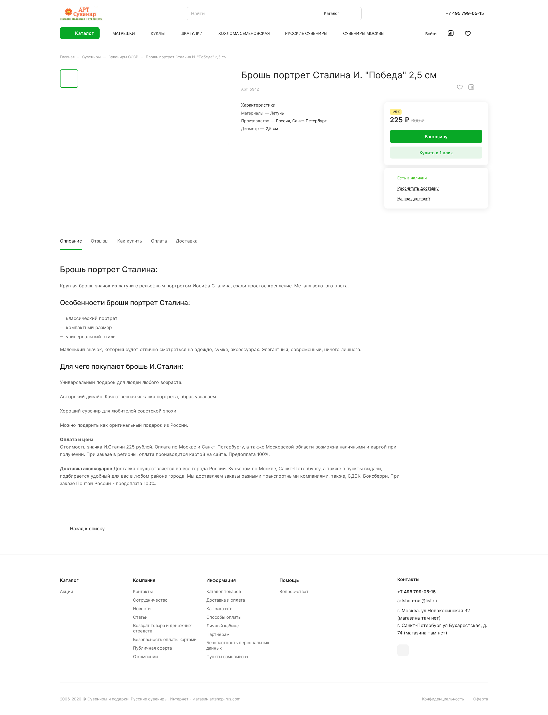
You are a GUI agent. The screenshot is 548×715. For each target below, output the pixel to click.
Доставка (187, 241)
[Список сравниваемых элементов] (451, 33)
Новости (142, 608)
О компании (145, 656)
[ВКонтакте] (403, 650)
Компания (144, 580)
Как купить (129, 241)
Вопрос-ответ (294, 591)
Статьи (140, 617)
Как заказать (219, 608)
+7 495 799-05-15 (465, 13)
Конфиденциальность (443, 698)
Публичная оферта (152, 648)
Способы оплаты (223, 617)
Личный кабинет (223, 625)
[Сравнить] (471, 87)
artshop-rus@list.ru (417, 600)
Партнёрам (217, 634)
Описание (71, 241)
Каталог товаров (223, 591)
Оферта (480, 698)
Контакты (143, 591)
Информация (221, 580)
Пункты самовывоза (227, 656)
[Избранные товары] (468, 33)
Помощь (289, 580)
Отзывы (99, 241)
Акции (66, 591)
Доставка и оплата (225, 600)
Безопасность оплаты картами (165, 639)
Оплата (159, 241)
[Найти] (354, 13)
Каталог (69, 580)
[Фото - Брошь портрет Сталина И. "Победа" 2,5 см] (155, 143)
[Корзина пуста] (485, 33)
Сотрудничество (150, 600)
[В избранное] (460, 87)
